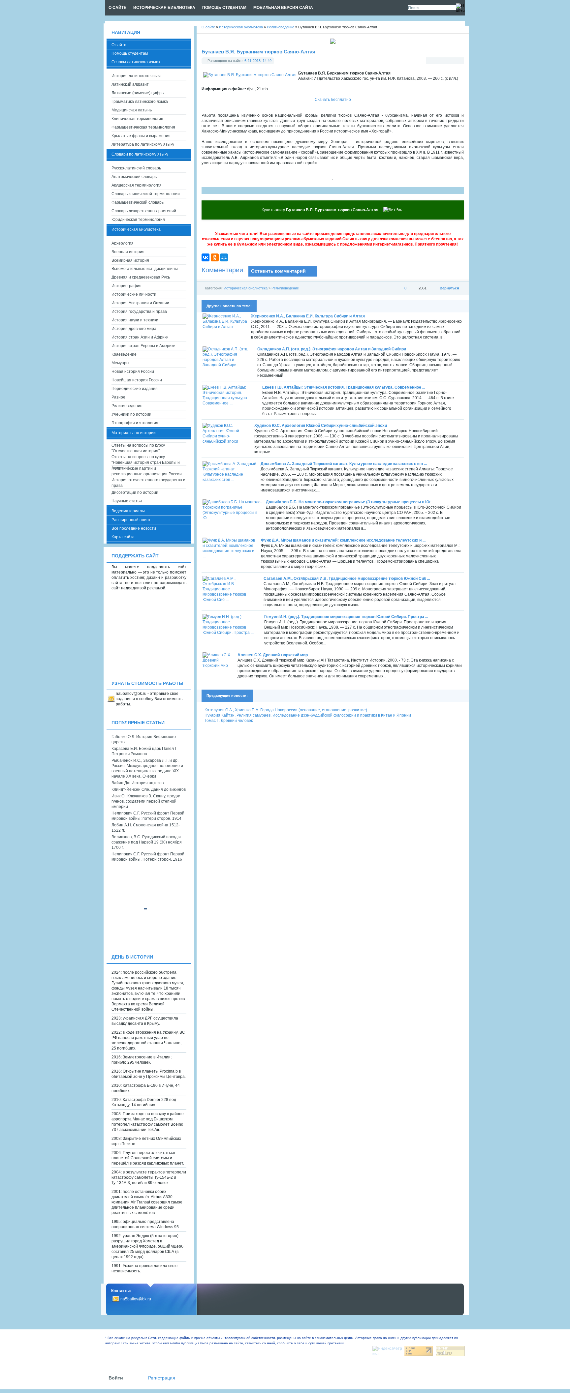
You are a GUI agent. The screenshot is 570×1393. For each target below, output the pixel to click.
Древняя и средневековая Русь (140, 277)
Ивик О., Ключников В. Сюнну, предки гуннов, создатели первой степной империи (145, 801)
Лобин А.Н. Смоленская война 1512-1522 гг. (145, 828)
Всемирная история (130, 260)
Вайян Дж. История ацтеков (137, 783)
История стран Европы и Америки (143, 345)
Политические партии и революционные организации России (146, 471)
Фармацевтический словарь (137, 202)
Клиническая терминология (137, 118)
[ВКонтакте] (205, 257)
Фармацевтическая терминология (143, 127)
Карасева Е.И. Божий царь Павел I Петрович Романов (143, 751)
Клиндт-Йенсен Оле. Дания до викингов (148, 789)
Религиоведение (285, 288)
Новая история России (132, 371)
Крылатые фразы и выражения (141, 135)
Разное (118, 397)
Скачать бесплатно (333, 99)
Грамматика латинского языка (139, 101)
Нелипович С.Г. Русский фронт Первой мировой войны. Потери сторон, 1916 (147, 857)
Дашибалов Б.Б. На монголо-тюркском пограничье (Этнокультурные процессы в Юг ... (350, 502)
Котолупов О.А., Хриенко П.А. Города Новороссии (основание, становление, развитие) (286, 710)
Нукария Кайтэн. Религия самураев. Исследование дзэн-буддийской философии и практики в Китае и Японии (308, 715)
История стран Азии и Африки (140, 337)
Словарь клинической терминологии (145, 194)
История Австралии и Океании (140, 303)
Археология (122, 243)
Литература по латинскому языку (142, 144)
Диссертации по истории (134, 492)
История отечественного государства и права (148, 483)
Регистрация (161, 1378)
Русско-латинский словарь (136, 168)
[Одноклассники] (215, 257)
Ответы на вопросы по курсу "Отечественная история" (138, 448)
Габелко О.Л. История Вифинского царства (143, 739)
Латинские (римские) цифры (138, 93)
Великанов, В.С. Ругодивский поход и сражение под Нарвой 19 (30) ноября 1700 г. (146, 842)
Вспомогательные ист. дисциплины (144, 268)
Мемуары (120, 363)
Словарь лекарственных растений (143, 211)
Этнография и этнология (134, 423)
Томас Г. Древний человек (229, 720)
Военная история (127, 252)
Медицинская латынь (131, 110)
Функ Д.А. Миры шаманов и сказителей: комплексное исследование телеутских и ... (343, 540)
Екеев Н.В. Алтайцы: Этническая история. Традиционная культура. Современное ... (343, 387)
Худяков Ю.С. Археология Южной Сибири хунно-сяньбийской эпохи (320, 425)
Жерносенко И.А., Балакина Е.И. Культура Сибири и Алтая (308, 316)
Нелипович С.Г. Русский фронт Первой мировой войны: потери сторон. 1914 (147, 816)
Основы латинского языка (135, 62)
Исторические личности (133, 294)
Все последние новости (133, 528)
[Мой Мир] (224, 257)
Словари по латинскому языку (139, 154)
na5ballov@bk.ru (135, 1299)
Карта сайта (123, 537)
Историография (126, 285)
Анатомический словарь (134, 176)
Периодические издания (134, 388)
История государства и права (139, 311)
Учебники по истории (131, 414)
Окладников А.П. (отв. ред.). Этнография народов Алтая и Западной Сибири (331, 349)
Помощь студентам (129, 53)
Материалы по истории (133, 432)
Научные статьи (126, 501)
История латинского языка (136, 76)
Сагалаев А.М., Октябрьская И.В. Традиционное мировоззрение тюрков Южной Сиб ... (347, 578)
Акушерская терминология (136, 185)
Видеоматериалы (128, 511)
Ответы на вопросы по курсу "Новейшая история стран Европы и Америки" (145, 460)
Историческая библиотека (246, 288)
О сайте (118, 45)
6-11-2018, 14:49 (257, 61)
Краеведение (124, 354)
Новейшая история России (136, 380)
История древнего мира (133, 328)
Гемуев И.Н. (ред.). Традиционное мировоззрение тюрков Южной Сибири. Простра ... (346, 616)
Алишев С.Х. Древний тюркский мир (273, 655)
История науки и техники (134, 320)
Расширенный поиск (130, 520)
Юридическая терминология (138, 219)
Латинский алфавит (130, 84)
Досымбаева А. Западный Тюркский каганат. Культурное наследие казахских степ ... (344, 463)
